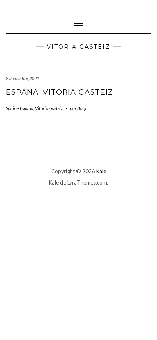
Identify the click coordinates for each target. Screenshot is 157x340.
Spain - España (19, 108)
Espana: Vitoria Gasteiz (59, 92)
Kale (101, 171)
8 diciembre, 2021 (22, 78)
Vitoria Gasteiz (49, 108)
